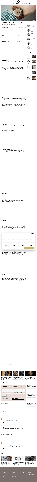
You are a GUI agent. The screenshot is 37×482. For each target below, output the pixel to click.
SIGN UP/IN (35, 1)
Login (3, 399)
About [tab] (29, 235)
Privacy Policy (30, 475)
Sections (10, 3)
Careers (5, 473)
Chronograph (21, 62)
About (26, 3)
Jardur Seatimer (4, 99)
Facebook (23, 471)
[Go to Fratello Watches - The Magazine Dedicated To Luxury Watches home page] (18, 0)
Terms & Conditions (31, 474)
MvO (5, 411)
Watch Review (14, 475)
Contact (5, 477)
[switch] (14, 245)
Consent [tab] (8, 235)
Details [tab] (18, 235)
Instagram (23, 472)
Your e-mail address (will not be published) (18, 392)
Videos (29, 3)
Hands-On (14, 472)
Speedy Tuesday (14, 471)
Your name (3, 392)
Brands (13, 3)
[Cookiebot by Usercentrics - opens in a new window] (31, 233)
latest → (34, 369)
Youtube (23, 473)
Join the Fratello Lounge (4, 471)
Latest (7, 3)
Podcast (23, 3)
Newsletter (4, 476)
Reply (6, 415)
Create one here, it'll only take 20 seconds (18, 399)
